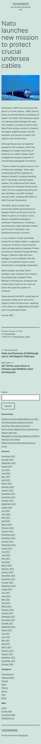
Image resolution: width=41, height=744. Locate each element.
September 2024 (8, 504)
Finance (4, 681)
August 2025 (6, 466)
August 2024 (6, 507)
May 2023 (5, 559)
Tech (3, 695)
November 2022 (8, 579)
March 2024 (6, 524)
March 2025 (6, 483)
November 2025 (8, 456)
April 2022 (5, 603)
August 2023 (6, 548)
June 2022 (5, 596)
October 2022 (7, 582)
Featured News (19, 337)
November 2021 (8, 620)
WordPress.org (7, 718)
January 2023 (7, 572)
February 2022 (7, 610)
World (28, 337)
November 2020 (8, 661)
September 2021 (8, 627)
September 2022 (8, 586)
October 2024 (7, 501)
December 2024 (8, 494)
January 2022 (7, 613)
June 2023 (5, 555)
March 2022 (6, 606)
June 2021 (5, 637)
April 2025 (5, 480)
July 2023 (5, 552)
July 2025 (5, 470)
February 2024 (7, 528)
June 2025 (5, 473)
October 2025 (7, 460)
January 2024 (7, 531)
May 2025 (5, 477)
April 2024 (5, 521)
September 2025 (8, 463)
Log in (4, 708)
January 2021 (7, 654)
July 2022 (5, 593)
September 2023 (8, 545)
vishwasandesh (9, 334)
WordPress (23, 735)
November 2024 (8, 497)
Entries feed (6, 711)
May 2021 (5, 640)
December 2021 (8, 617)
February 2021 (7, 651)
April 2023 (5, 562)
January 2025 (7, 490)
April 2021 (5, 644)
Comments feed (8, 715)
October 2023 (7, 542)
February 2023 (7, 569)
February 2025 (7, 487)
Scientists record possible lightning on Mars (19, 419)
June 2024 (6, 514)
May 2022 (5, 600)
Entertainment (7, 674)
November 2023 (8, 538)
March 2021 (6, 647)
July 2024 (5, 511)
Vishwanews (20, 3)
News (3, 684)
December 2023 (8, 535)
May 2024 (5, 518)
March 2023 (6, 565)
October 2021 (7, 623)
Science (4, 688)
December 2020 (8, 657)
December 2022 (8, 576)
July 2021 (5, 634)
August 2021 (6, 630)
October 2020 (7, 664)
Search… (5, 392)
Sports (4, 691)
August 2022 (6, 589)
